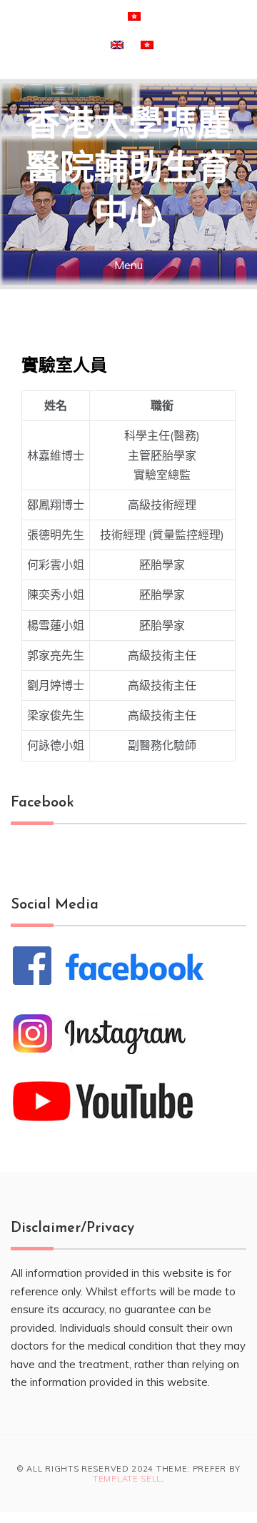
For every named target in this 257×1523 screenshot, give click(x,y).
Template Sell (127, 1479)
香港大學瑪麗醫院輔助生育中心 (128, 171)
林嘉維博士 (55, 455)
